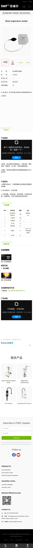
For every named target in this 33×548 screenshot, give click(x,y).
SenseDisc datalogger (7, 484)
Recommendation (6, 470)
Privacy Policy (19, 540)
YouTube (18, 455)
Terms (27, 540)
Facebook (14, 455)
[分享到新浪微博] (6, 343)
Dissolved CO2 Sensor (24, 403)
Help (11, 540)
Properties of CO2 (16, 339)
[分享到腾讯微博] (8, 343)
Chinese (24, 1)
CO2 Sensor (8, 403)
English (30, 1)
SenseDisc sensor (6, 487)
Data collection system (7, 472)
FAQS (5, 540)
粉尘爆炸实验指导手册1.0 (16, 290)
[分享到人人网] (10, 343)
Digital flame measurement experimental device (25, 382)
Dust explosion (7, 339)
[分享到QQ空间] (4, 343)
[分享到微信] (12, 343)
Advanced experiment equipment (10, 475)
